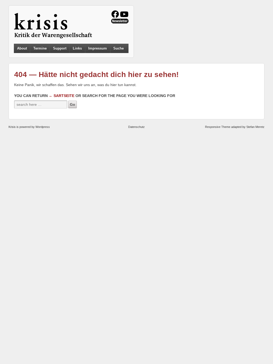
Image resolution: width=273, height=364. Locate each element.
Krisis (12, 126)
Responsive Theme (217, 126)
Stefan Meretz (255, 126)
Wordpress (42, 126)
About (22, 48)
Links (77, 48)
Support (59, 48)
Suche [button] (118, 48)
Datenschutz (136, 126)
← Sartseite (61, 96)
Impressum (97, 48)
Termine (40, 48)
